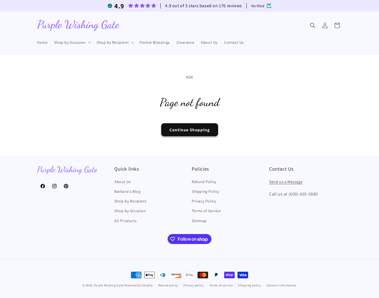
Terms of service (221, 285)
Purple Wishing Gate (108, 285)
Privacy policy (193, 285)
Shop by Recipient (130, 201)
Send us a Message (285, 181)
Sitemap (199, 220)
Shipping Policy (205, 191)
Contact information (282, 285)
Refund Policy (204, 181)
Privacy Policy (204, 201)
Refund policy (168, 285)
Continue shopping (190, 129)
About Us (122, 181)
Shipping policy (249, 285)
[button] (72, 42)
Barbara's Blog (127, 191)
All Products (125, 220)
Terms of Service (206, 210)
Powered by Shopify (138, 285)
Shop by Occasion (130, 210)
